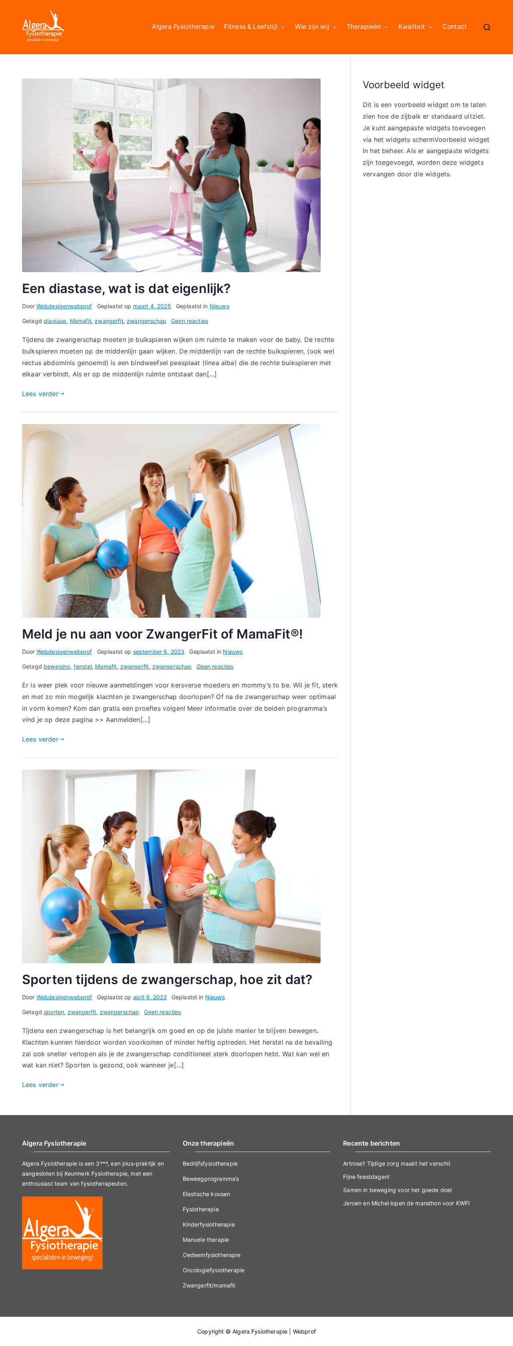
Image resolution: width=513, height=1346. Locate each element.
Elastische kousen (206, 1193)
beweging (57, 666)
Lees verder (40, 394)
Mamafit (80, 320)
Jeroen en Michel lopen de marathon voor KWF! (406, 1203)
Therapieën (364, 26)
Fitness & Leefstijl (250, 26)
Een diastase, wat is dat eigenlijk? (126, 288)
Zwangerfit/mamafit (209, 1285)
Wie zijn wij (312, 26)
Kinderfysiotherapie (209, 1224)
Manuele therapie (206, 1239)
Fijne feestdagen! (366, 1176)
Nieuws (219, 306)
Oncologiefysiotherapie (214, 1270)
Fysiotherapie (201, 1209)
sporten (54, 1011)
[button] (281, 27)
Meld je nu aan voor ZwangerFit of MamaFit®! (162, 634)
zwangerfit (109, 320)
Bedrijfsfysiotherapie (210, 1163)
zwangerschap (146, 320)
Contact (454, 26)
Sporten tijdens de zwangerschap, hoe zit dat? (167, 979)
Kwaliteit (411, 26)
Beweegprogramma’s (211, 1178)
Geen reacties (189, 320)
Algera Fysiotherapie (183, 26)
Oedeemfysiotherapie (211, 1254)
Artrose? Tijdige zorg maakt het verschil (396, 1163)
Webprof (304, 1331)
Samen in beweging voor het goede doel (397, 1189)
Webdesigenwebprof (64, 306)
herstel (83, 666)
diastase (55, 320)
